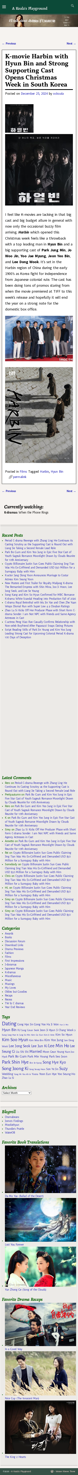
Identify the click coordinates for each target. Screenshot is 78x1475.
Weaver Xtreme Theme (65, 1471)
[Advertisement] (30, 709)
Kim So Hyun (63, 1034)
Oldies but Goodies (16, 991)
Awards (9, 933)
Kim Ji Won (49, 1035)
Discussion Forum (15, 941)
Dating (9, 1023)
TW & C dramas (14, 1003)
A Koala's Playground (29, 8)
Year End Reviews (15, 1007)
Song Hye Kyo (54, 1062)
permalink (20, 477)
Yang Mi (17, 1074)
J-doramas (10, 964)
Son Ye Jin (52, 1069)
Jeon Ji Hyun (47, 1030)
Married (35, 1051)
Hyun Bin (57, 471)
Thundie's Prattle (14, 1128)
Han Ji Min (64, 1025)
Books (8, 937)
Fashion (9, 952)
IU (18, 1030)
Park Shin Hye (15, 1062)
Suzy (63, 1068)
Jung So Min (24, 1035)
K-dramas (10, 972)
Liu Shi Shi (22, 1051)
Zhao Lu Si (8, 1077)
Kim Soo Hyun (15, 1039)
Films (23, 471)
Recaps (8, 995)
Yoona (35, 1074)
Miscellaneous (13, 976)
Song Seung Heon (37, 1069)
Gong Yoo (40, 1024)
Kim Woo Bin (36, 1040)
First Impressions (14, 960)
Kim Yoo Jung (53, 1040)
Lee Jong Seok (19, 1046)
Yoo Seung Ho (66, 1074)
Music (8, 980)
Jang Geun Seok (30, 1030)
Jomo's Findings (14, 1121)
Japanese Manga (14, 968)
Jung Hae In (13, 1035)
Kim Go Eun (37, 1035)
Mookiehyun (12, 1124)
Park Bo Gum (17, 1056)
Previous (9, 43)
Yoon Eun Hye (48, 1074)
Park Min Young (37, 1056)
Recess (8, 999)
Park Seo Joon (58, 1056)
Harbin (44, 471)
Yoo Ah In (26, 1074)
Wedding (7, 1074)
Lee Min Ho (58, 1045)
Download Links (14, 945)
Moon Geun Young (53, 1051)
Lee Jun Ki (39, 1046)
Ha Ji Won (53, 1024)
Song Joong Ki (15, 1068)
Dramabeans (12, 1117)
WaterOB (10, 1132)
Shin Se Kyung (36, 1063)
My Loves (10, 987)
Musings (10, 983)
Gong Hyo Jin (25, 1024)
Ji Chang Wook (64, 1030)
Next (71, 43)
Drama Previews (14, 949)
